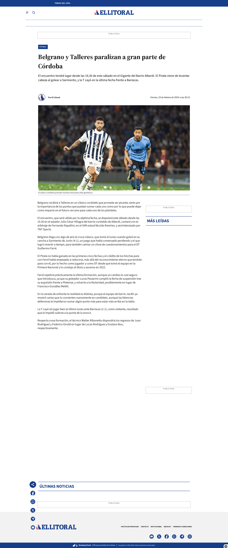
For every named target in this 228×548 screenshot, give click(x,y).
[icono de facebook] (167, 536)
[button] (33, 493)
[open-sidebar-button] (27, 12)
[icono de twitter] (159, 536)
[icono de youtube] (151, 536)
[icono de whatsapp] (174, 536)
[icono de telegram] (182, 536)
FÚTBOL (42, 47)
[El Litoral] (114, 12)
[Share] (33, 484)
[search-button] (33, 12)
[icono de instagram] (190, 536)
